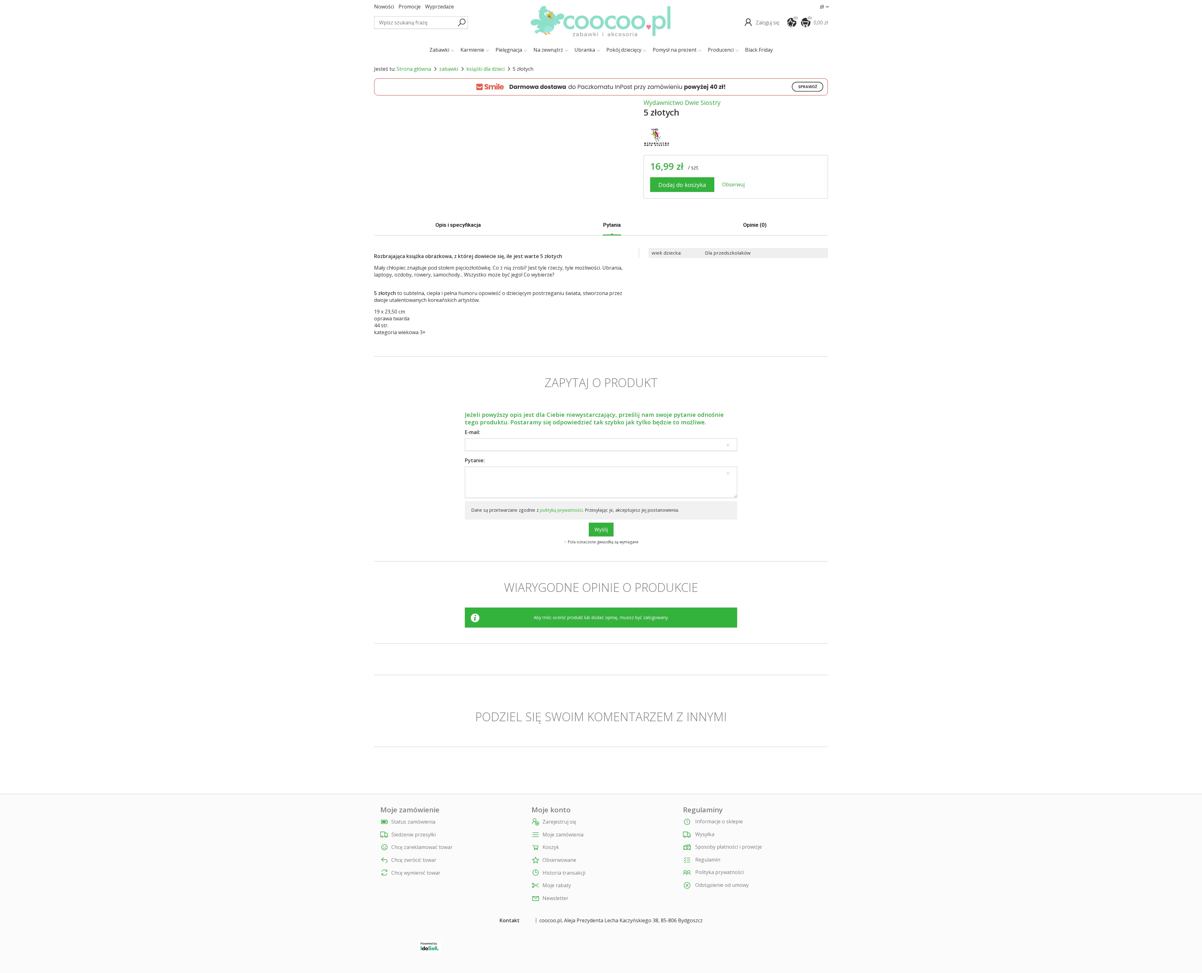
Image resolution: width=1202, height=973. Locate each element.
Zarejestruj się (559, 822)
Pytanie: (475, 460)
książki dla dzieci (485, 68)
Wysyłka (704, 834)
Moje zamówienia (562, 835)
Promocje (409, 6)
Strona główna (414, 68)
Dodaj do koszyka (682, 185)
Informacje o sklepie (718, 821)
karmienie (472, 49)
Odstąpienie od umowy (721, 885)
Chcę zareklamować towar (422, 847)
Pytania (612, 225)
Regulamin (707, 859)
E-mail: (472, 432)
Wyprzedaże (439, 6)
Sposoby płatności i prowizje (728, 846)
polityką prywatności (561, 510)
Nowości (384, 6)
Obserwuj (733, 184)
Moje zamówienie (409, 810)
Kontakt (510, 920)
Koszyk (550, 847)
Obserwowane (559, 860)
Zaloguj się (768, 22)
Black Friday (759, 49)
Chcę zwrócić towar (413, 860)
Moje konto (551, 810)
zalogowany (655, 617)
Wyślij (601, 529)
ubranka (584, 49)
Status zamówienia (413, 822)
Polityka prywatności (719, 872)
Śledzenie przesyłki (413, 835)
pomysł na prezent (674, 49)
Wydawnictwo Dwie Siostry (682, 102)
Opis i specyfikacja (458, 225)
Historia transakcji (563, 873)
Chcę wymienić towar (415, 873)
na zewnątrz (548, 49)
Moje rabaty (556, 885)
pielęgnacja (509, 49)
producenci (721, 49)
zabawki (439, 49)
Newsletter (555, 898)
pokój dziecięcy (623, 49)
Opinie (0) (755, 225)
